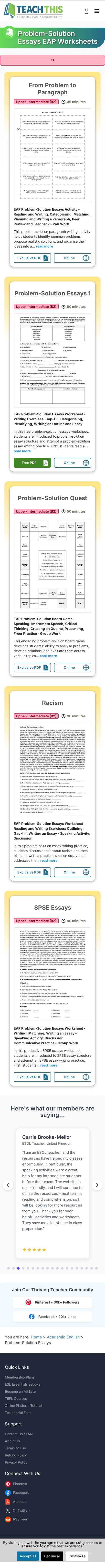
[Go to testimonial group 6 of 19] (33, 1268)
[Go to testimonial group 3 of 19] (18, 1268)
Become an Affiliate (20, 1391)
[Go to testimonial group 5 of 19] (28, 1268)
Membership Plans (19, 1377)
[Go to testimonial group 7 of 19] (38, 1268)
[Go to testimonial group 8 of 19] (43, 1268)
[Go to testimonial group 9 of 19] (47, 1268)
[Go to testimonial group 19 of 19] (96, 1268)
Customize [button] (77, 1556)
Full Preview (53, 156)
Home (36, 1337)
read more (44, 246)
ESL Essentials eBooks (22, 1384)
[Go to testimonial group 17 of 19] (86, 1268)
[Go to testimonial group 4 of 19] (23, 1268)
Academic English (63, 1337)
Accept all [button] (28, 1556)
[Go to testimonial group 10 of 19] (52, 1268)
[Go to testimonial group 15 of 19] (77, 1268)
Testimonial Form (18, 1413)
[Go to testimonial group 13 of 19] (67, 1268)
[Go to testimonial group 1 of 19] (8, 1268)
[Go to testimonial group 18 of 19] (91, 1268)
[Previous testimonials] (7, 1185)
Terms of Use (15, 1448)
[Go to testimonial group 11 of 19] (57, 1268)
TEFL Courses (16, 1398)
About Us (12, 1441)
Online (69, 258)
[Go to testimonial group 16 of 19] (82, 1268)
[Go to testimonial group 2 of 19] (13, 1268)
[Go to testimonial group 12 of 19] (62, 1268)
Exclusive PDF (29, 258)
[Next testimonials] (97, 1185)
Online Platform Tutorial (23, 1405)
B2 (52, 60)
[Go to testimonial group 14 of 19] (72, 1268)
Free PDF (29, 463)
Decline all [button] (52, 1556)
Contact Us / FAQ (19, 1434)
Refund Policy (16, 1455)
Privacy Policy (16, 1462)
